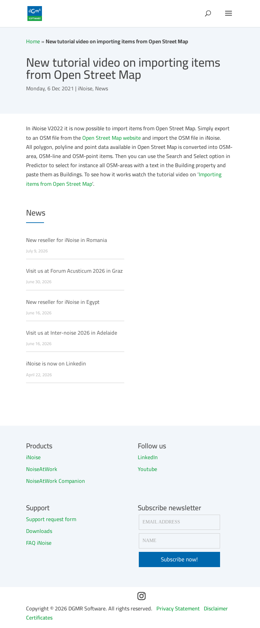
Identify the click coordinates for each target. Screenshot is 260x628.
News (101, 88)
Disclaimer (216, 608)
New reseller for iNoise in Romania (66, 240)
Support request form (51, 519)
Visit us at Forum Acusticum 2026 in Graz (74, 270)
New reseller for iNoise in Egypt (63, 302)
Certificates (39, 617)
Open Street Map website (111, 138)
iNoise (85, 88)
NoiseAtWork (41, 469)
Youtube (147, 469)
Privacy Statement (178, 608)
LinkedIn (148, 457)
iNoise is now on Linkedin (56, 363)
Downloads (39, 531)
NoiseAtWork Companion (55, 481)
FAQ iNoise (38, 543)
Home (33, 41)
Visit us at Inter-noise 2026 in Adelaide (71, 332)
